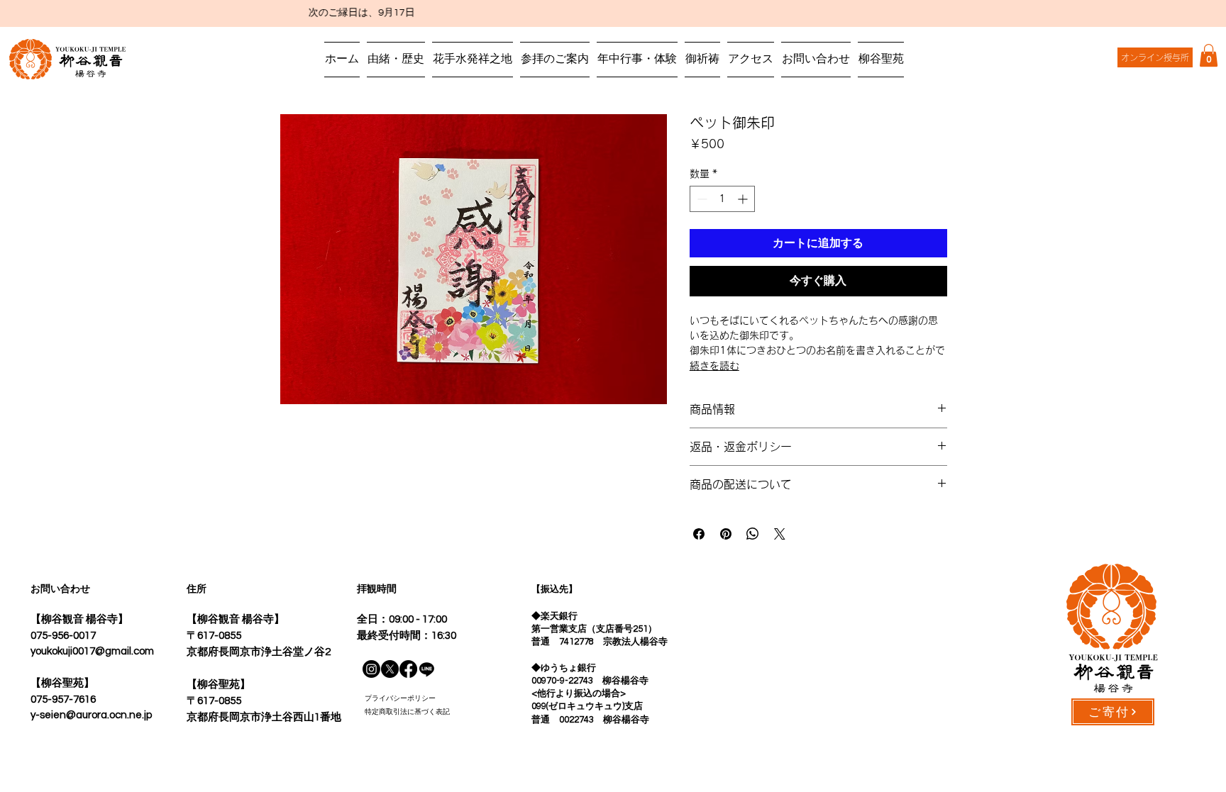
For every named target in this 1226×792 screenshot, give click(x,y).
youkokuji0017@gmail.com (92, 651)
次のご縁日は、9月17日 (334, 13)
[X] (390, 669)
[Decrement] (700, 198)
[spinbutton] (722, 198)
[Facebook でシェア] (698, 533)
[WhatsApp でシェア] (752, 533)
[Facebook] (408, 669)
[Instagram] (371, 669)
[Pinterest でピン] (725, 533)
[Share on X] (779, 533)
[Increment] (744, 198)
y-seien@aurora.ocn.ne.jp (91, 715)
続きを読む (714, 366)
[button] (1208, 55)
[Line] (427, 669)
